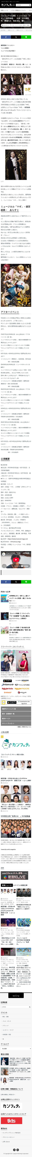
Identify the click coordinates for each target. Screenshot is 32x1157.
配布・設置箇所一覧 (8, 714)
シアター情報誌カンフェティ (18, 10)
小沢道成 (7, 933)
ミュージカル (18, 25)
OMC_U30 (5, 959)
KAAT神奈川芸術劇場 (24, 930)
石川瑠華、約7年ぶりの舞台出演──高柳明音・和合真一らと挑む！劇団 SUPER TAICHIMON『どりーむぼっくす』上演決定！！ (19, 1071)
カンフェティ (26, 900)
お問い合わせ (6, 1141)
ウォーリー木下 (20, 932)
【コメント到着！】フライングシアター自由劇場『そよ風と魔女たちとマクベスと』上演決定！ (19, 615)
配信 (27, 902)
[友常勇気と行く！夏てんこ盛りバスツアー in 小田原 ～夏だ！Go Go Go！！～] (5, 598)
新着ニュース (4, 10)
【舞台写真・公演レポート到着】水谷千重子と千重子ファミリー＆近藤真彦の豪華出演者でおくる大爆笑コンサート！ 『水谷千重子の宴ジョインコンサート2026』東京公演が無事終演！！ (20, 1061)
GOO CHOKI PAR (23, 959)
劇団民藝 (9, 902)
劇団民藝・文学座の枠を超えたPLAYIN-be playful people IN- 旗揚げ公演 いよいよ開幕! (8, 911)
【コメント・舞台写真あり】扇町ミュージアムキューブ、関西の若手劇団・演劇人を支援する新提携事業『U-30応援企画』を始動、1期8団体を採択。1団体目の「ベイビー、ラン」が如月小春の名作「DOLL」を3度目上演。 (8, 977)
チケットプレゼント (8, 723)
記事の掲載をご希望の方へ (8, 1094)
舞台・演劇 (26, 25)
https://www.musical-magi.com (18, 539)
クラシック (6, 1025)
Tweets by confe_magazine (8, 849)
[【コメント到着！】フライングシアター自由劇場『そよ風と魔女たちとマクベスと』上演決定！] (5, 616)
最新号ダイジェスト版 (9, 709)
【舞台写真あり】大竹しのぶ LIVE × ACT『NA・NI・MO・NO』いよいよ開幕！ (8, 941)
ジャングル (23, 961)
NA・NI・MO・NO (7, 930)
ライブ (18, 902)
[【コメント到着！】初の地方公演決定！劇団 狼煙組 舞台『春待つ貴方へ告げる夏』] (5, 630)
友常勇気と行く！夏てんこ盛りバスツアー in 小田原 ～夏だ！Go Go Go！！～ (20, 598)
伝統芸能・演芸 (7, 1034)
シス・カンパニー (5, 932)
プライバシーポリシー (9, 1137)
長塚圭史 (24, 963)
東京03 (23, 902)
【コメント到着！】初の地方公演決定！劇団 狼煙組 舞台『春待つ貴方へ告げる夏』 (20, 630)
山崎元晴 (6, 904)
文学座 (11, 904)
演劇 (6, 965)
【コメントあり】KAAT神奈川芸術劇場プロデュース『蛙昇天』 (23, 941)
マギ (13, 25)
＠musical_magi (15, 542)
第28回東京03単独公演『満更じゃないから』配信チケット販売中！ (23, 907)
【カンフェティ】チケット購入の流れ (12, 754)
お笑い (20, 900)
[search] (30, 5)
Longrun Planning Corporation (20, 1153)
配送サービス (6, 718)
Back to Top (16, 996)
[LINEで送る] (26, 37)
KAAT (18, 961)
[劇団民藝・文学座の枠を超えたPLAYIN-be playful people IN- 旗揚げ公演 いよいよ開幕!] (5, 1081)
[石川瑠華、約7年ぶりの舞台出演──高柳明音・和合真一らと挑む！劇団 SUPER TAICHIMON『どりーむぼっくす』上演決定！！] (5, 1071)
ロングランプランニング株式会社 (11, 1132)
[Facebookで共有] (6, 37)
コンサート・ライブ (8, 1030)
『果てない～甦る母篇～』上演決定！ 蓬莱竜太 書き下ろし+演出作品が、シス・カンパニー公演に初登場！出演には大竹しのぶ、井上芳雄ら (16, 807)
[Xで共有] (16, 37)
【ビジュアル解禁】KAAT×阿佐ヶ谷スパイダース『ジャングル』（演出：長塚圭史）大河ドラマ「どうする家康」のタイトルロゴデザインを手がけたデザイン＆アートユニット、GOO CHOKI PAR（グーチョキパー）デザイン (23, 976)
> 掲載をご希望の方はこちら (24, 727)
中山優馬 (25, 933)
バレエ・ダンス (7, 1021)
